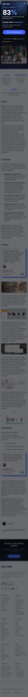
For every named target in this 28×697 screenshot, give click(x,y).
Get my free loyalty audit (14, 32)
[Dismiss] (24, 3)
